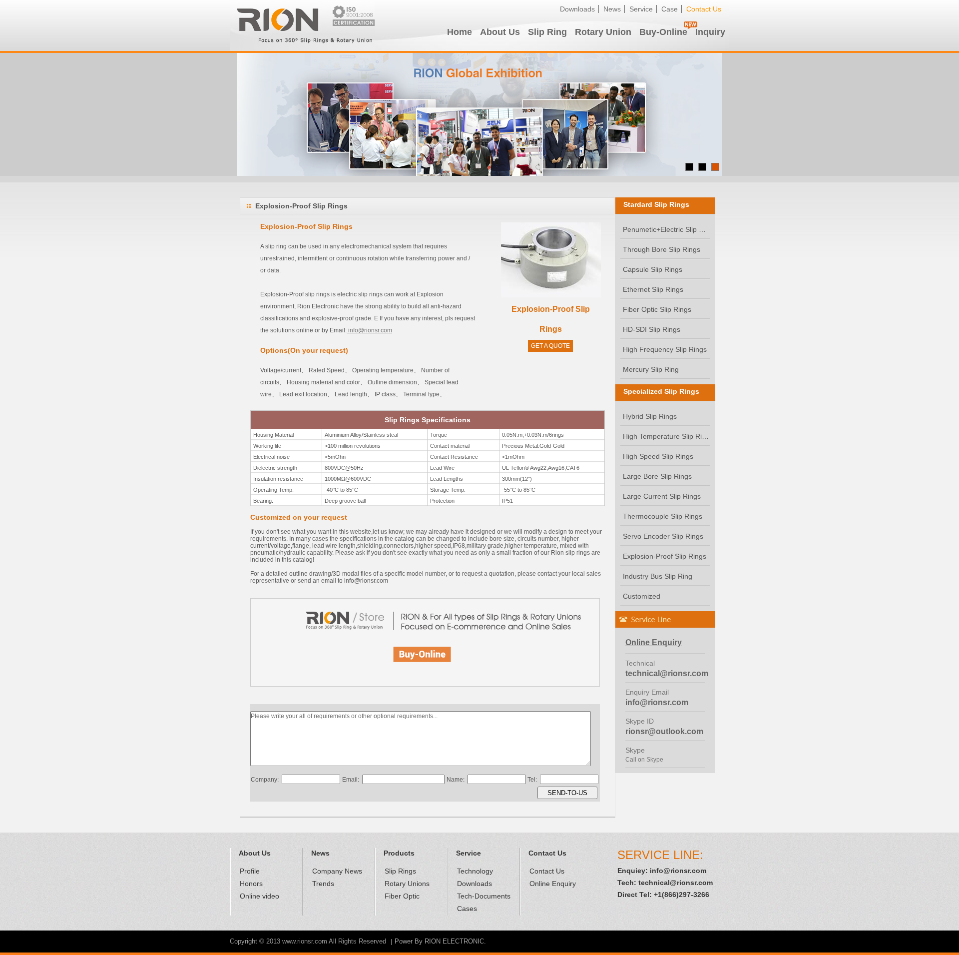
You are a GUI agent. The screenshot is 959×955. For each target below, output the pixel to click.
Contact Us (703, 9)
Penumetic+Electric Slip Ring (666, 229)
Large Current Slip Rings (662, 496)
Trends (323, 884)
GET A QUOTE (550, 345)
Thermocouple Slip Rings (662, 516)
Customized (641, 596)
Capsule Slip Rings (652, 269)
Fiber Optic (402, 896)
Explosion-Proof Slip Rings (664, 556)
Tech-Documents (483, 896)
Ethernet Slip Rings (653, 289)
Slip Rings (400, 871)
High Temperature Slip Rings (666, 436)
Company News (337, 871)
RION (302, 25)
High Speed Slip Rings (658, 456)
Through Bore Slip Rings (661, 249)
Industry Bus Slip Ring (657, 576)
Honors (251, 884)
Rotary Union (603, 32)
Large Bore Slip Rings (657, 476)
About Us (500, 32)
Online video (259, 896)
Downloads (577, 9)
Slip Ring (547, 32)
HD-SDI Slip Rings (651, 329)
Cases (467, 909)
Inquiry (710, 32)
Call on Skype (644, 759)
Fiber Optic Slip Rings (657, 309)
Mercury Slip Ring (651, 369)
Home (459, 32)
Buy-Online (663, 32)
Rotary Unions (407, 884)
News (612, 9)
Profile (250, 871)
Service (641, 9)
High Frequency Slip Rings (665, 349)
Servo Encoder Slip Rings (663, 536)
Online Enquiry (552, 884)
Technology (475, 871)
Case (669, 9)
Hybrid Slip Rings (650, 416)
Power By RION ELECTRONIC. (440, 941)
